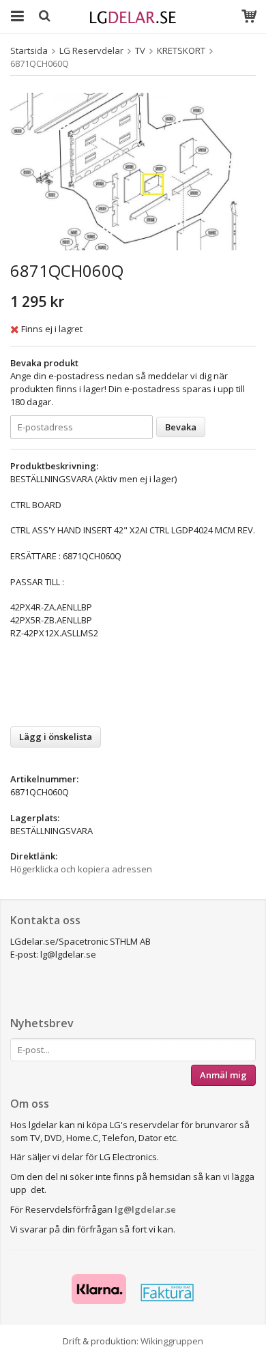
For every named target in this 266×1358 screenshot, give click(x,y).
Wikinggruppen (172, 1341)
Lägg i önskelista (55, 736)
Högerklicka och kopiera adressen (81, 869)
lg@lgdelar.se (145, 1209)
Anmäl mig (223, 1075)
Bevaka (180, 427)
